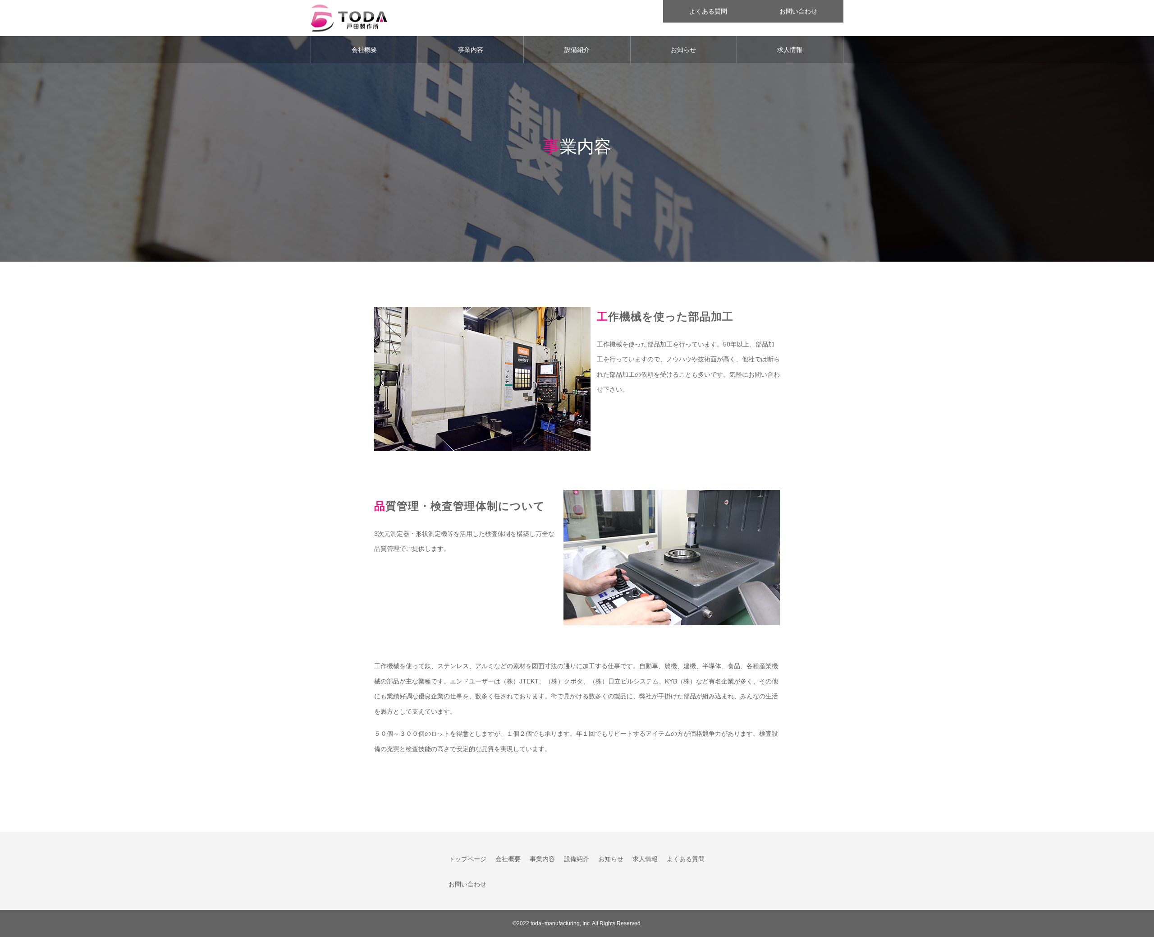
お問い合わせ (798, 11)
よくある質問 (708, 11)
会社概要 (364, 49)
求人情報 (789, 49)
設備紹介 (577, 49)
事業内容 (470, 49)
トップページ (467, 859)
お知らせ (683, 49)
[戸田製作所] (349, 18)
